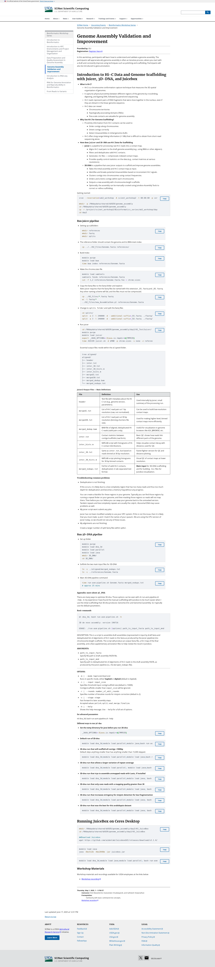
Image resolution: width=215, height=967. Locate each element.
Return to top (50, 916)
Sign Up (80, 933)
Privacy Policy (147, 937)
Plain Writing (114, 945)
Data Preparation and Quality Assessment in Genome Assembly (56, 60)
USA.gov (112, 937)
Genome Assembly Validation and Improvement (55, 69)
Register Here (95, 51)
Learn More (52, 937)
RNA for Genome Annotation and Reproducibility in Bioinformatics (59, 84)
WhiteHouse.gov (116, 941)
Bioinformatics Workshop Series (57, 34)
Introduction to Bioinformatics (53, 41)
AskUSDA (113, 929)
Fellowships (82, 941)
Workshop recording (90, 879)
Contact (80, 937)
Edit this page (155, 958)
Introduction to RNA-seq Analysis (57, 77)
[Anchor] (110, 41)
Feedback (81, 929)
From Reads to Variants (57, 91)
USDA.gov (113, 933)
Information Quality (150, 945)
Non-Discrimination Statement (154, 933)
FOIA (143, 941)
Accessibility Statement (151, 929)
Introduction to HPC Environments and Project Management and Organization (58, 50)
